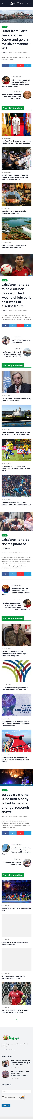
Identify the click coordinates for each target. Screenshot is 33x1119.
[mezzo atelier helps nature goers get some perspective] (16, 925)
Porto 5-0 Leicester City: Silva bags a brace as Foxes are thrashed (15, 1011)
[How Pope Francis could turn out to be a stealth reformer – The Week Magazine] (16, 124)
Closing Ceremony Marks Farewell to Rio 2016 (16, 909)
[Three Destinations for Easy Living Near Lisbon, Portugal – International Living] (16, 416)
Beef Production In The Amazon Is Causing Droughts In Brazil (14, 246)
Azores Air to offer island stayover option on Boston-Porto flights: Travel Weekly (15, 760)
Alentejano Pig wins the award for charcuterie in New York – (14, 212)
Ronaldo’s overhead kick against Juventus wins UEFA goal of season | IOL (16, 503)
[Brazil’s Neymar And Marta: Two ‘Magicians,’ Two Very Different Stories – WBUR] (16, 450)
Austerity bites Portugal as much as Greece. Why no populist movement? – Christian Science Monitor (16, 177)
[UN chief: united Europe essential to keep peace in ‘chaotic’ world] (16, 382)
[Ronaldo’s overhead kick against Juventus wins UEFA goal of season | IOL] (16, 486)
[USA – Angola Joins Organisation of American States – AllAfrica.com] (16, 671)
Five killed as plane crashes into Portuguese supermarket (13, 977)
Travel (4, 26)
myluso (5, 52)
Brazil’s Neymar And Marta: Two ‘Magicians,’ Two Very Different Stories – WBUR (16, 468)
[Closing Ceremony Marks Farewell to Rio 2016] (16, 891)
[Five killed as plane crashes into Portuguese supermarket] (16, 959)
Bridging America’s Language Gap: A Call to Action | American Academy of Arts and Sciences (16, 724)
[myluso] (16, 3)
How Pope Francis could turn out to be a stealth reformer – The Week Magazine (16, 142)
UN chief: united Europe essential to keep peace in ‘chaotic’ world (16, 399)
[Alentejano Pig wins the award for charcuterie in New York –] (16, 194)
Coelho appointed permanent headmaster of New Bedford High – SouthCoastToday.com (14, 654)
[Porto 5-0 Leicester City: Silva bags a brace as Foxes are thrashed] (16, 993)
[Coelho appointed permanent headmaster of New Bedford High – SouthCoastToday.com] (16, 635)
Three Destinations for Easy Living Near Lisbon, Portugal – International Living (16, 433)
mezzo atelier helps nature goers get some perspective (15, 943)
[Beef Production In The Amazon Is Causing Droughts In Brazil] (16, 228)
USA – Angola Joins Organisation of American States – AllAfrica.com (15, 689)
